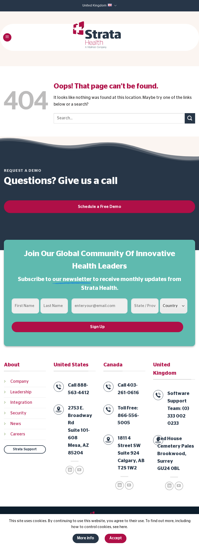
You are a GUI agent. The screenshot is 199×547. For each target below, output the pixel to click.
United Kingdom (94, 5)
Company (19, 381)
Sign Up (97, 327)
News (15, 424)
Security (18, 413)
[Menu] (7, 37)
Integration (21, 402)
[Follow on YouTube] (79, 470)
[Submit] (190, 118)
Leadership (20, 392)
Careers (17, 434)
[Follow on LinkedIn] (70, 470)
